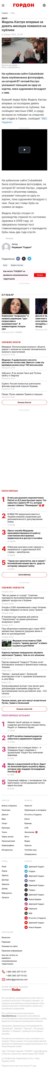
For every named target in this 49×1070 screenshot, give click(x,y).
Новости (5, 800)
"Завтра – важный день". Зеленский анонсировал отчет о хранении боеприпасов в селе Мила (24, 676)
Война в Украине (9, 806)
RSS (30, 913)
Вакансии (6, 937)
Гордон (5, 13)
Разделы (28, 800)
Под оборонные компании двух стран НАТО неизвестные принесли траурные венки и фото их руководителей (23, 631)
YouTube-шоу (30, 850)
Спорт (4, 823)
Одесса (5, 875)
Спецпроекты (30, 854)
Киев (4, 866)
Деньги (5, 814)
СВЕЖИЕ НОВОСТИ (13, 587)
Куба (5, 265)
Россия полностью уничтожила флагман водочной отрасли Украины (21, 384)
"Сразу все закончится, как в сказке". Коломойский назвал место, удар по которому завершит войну (27, 563)
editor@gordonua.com (17, 979)
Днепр (5, 888)
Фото (26, 836)
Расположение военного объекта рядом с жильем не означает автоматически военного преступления (24, 349)
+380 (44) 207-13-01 (16, 971)
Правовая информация (12, 951)
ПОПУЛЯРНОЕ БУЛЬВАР (16, 715)
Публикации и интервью (35, 810)
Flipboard (33, 909)
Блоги (27, 819)
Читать (40, 275)
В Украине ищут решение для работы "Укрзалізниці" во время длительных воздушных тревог (20, 619)
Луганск (5, 897)
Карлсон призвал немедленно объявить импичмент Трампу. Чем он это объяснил (23, 653)
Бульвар (8, 294)
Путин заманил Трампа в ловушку (22, 394)
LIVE (26, 828)
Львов (4, 871)
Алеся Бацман (35, 899)
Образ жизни (7, 836)
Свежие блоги (11, 342)
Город (4, 861)
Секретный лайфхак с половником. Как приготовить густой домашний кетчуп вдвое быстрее (27, 783)
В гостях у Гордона (32, 814)
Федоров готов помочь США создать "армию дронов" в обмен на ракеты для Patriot (29, 643)
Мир (13, 13)
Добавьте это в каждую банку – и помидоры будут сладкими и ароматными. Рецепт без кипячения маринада (25, 751)
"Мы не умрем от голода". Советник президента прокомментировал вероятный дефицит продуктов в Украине (23, 598)
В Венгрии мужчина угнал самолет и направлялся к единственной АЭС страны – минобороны (25, 549)
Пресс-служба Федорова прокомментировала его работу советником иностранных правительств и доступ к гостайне (25, 534)
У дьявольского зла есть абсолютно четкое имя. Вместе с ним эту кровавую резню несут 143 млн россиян (23, 362)
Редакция (6, 942)
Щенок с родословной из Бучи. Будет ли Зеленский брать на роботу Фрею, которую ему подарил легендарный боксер (27, 768)
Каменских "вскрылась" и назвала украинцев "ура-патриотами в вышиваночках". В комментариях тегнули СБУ (15, 322)
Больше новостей (24, 709)
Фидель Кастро (17, 265)
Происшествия (8, 841)
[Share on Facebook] (18, 259)
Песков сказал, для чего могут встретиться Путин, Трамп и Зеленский (24, 701)
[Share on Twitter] (24, 259)
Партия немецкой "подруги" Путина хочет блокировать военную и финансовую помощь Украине (24, 664)
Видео (27, 841)
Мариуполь (7, 893)
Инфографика (8, 845)
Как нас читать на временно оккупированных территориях (10, 959)
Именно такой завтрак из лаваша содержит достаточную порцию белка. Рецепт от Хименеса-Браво (27, 725)
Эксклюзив (29, 832)
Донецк (5, 880)
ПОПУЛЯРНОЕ (10, 491)
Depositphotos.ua (9, 1016)
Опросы (28, 845)
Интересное (7, 850)
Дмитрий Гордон (36, 867)
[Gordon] (23, 5)
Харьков (5, 884)
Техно (4, 832)
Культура (6, 828)
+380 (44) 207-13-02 (16, 975)
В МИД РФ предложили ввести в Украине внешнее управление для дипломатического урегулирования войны (25, 518)
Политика (6, 810)
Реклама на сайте (9, 946)
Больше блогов (24, 402)
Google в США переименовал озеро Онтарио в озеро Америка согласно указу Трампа (24, 608)
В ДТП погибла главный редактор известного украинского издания (25, 737)
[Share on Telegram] (29, 259)
